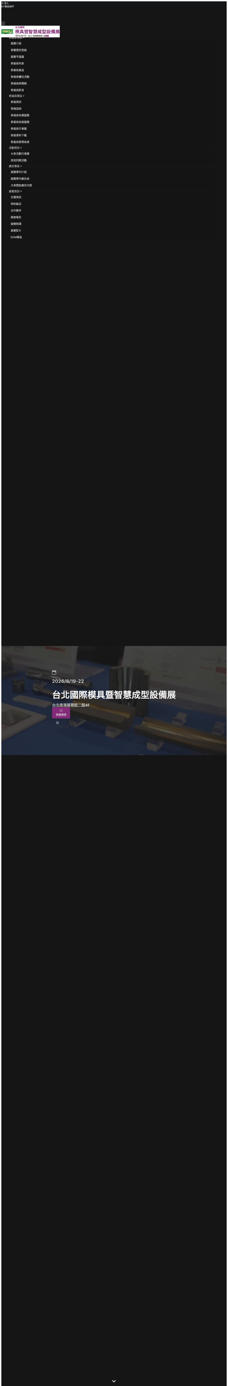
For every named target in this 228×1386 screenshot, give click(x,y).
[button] (16, 37)
